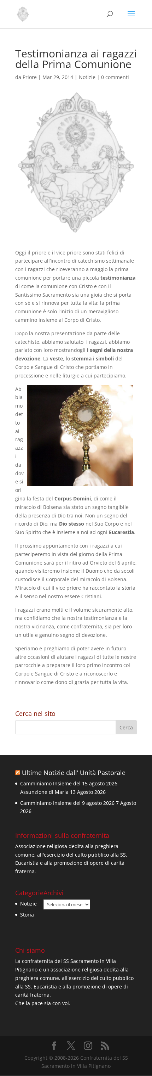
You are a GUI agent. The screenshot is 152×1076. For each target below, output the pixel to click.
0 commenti (115, 77)
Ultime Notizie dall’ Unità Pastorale (73, 772)
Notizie (87, 77)
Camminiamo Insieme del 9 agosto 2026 (67, 803)
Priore (30, 77)
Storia (27, 914)
